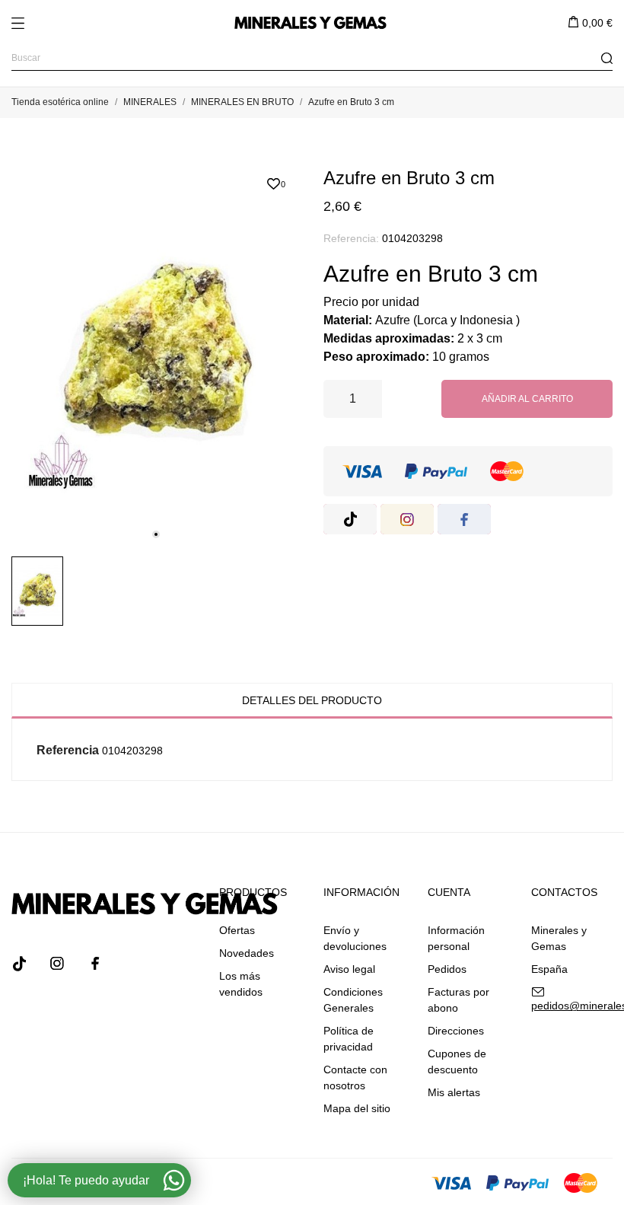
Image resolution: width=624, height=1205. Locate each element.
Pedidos (447, 969)
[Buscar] (606, 58)
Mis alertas (454, 1092)
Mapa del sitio (356, 1108)
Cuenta (449, 892)
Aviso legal (349, 969)
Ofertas (237, 930)
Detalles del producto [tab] (312, 700)
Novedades (246, 953)
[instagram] (407, 519)
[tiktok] (350, 519)
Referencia (68, 750)
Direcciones (456, 1031)
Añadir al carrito (527, 399)
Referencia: (351, 238)
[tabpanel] (156, 356)
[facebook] (464, 519)
